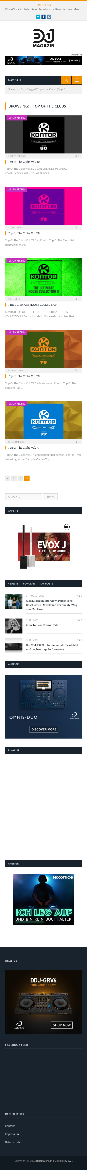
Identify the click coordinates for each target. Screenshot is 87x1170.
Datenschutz (12, 1142)
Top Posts (46, 583)
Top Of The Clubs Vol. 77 (24, 447)
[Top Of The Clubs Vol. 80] (43, 135)
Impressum (12, 1134)
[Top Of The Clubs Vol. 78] (43, 350)
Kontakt (10, 1126)
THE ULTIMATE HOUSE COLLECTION (32, 305)
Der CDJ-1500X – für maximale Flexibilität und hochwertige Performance (52, 647)
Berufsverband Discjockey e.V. (54, 1161)
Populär (29, 583)
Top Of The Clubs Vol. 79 (24, 233)
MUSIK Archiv (16, 118)
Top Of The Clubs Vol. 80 (24, 162)
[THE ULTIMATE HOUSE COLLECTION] (43, 278)
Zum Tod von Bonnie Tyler (42, 625)
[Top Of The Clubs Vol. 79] (43, 207)
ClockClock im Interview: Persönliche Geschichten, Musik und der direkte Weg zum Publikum (44, 9)
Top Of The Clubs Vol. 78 (24, 376)
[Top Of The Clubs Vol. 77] (43, 421)
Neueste (12, 583)
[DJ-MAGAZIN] (43, 37)
